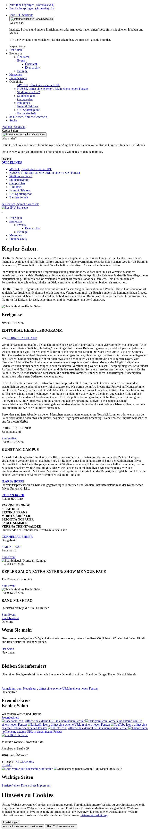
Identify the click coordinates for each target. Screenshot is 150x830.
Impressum (43, 785)
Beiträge (22, 232)
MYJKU (38, 85)
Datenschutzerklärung (93, 815)
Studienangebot (26, 95)
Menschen (15, 235)
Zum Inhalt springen (31, 4)
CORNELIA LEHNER (22, 338)
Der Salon (15, 217)
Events (21, 224)
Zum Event (8, 557)
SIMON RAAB (11, 547)
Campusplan (25, 99)
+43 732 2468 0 (24, 761)
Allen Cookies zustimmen (60, 826)
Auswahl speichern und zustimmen (23, 826)
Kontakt (7, 765)
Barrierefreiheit (26, 113)
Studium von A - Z (28, 92)
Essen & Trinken (27, 106)
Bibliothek (23, 102)
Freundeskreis (18, 239)
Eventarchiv (32, 228)
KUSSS (52, 88)
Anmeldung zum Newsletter (50, 688)
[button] (15, 50)
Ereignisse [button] (15, 221)
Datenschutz (29, 785)
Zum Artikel (9, 438)
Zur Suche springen (31, 8)
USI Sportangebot (28, 109)
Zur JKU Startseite (21, 15)
